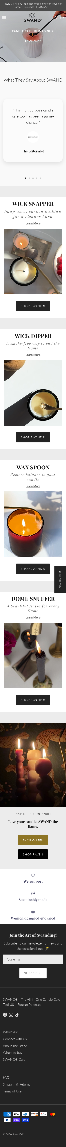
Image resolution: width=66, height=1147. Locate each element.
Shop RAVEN (33, 854)
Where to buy (12, 1052)
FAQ (6, 1077)
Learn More (33, 223)
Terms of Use (12, 1091)
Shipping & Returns (16, 1084)
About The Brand (15, 1046)
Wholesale (10, 1032)
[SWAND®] (33, 17)
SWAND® (18, 1134)
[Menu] (4, 17)
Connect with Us (15, 1039)
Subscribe (33, 973)
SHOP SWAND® (33, 306)
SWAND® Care (14, 1059)
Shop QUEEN (33, 840)
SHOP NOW (33, 40)
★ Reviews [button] (60, 579)
